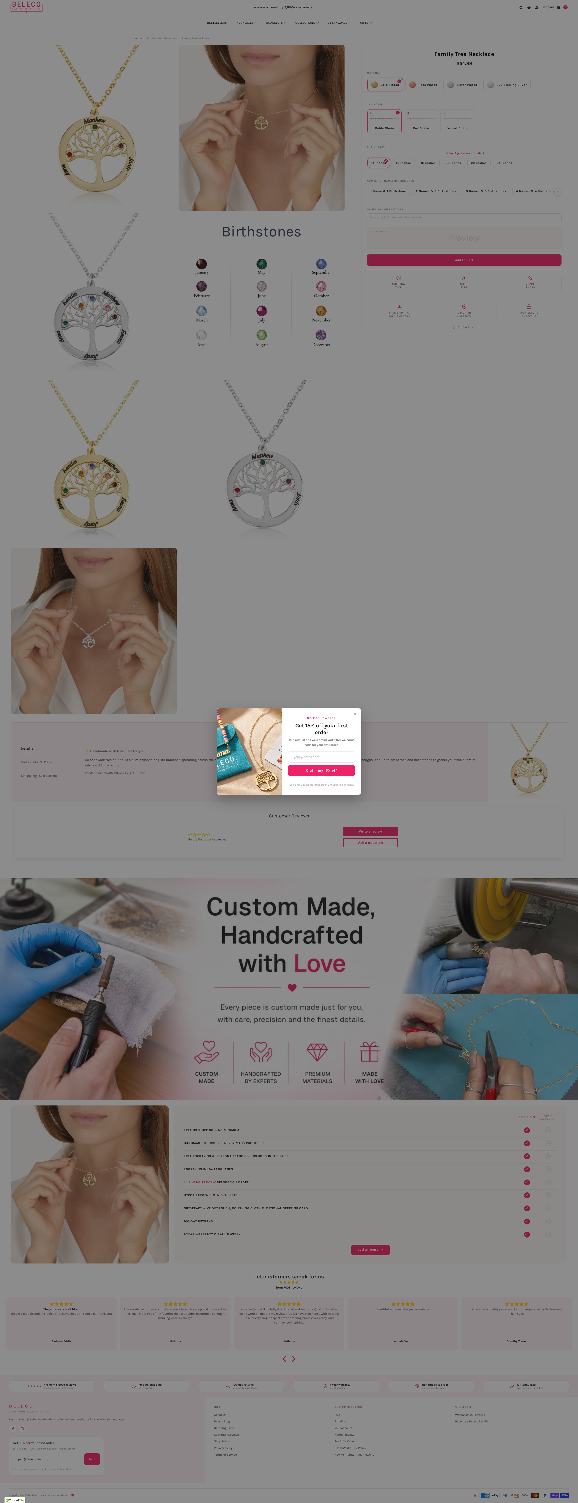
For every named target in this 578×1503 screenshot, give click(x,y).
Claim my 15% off (321, 770)
